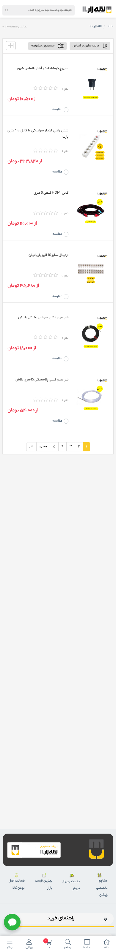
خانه (111, 26)
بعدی (43, 446)
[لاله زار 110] (97, 10)
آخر (31, 446)
